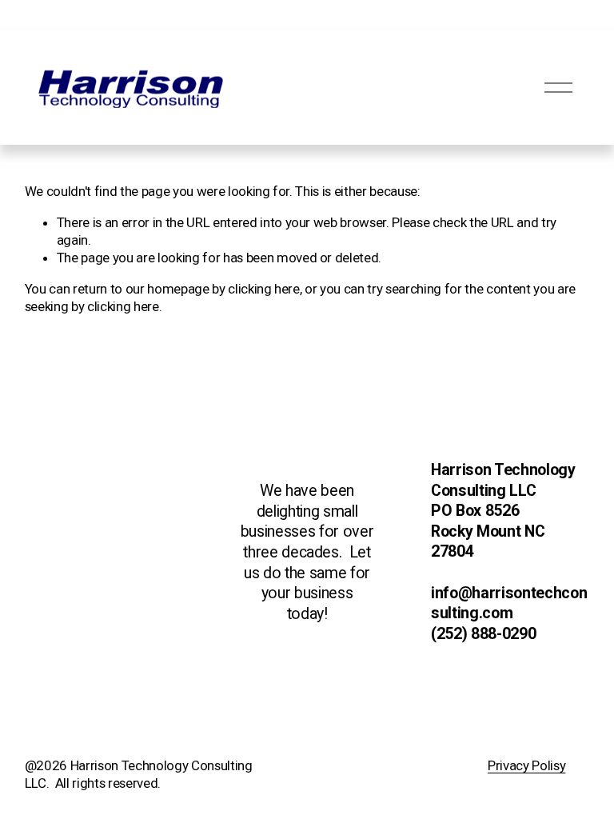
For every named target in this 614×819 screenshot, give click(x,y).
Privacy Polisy (526, 765)
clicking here (264, 289)
